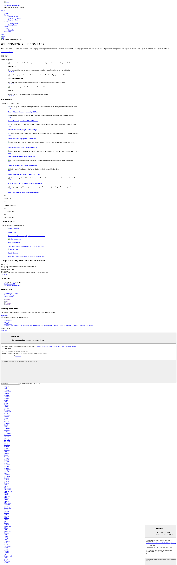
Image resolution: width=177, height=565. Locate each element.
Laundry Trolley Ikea (26, 325)
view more (4, 52)
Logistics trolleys (13, 20)
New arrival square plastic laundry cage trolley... (23, 165)
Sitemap (6, 322)
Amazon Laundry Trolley (40, 325)
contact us (10, 52)
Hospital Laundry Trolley (11, 325)
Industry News (12, 25)
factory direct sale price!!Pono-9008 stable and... (23, 121)
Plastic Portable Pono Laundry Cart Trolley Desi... (24, 174)
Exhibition (11, 30)
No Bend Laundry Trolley (85, 325)
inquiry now (4, 315)
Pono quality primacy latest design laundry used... (23, 192)
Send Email (4, 330)
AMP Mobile (8, 324)
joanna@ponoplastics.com (12, 5)
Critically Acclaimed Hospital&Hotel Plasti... (22, 156)
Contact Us (7, 31)
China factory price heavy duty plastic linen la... (23, 147)
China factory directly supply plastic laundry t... (23, 130)
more (9, 108)
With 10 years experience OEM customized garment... (25, 183)
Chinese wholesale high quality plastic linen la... (23, 138)
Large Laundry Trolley (70, 325)
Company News (13, 23)
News (6, 21)
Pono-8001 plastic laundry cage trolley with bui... (23, 112)
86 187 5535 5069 (9, 284)
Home (6, 13)
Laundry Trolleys (13, 16)
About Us (7, 28)
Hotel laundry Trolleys (14, 18)
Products (6, 15)
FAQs (6, 26)
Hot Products (8, 320)
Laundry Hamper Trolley (55, 325)
